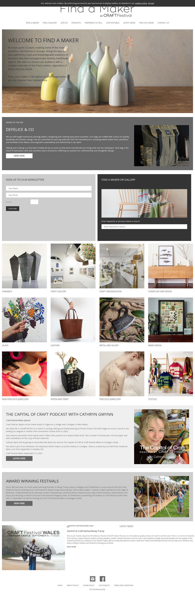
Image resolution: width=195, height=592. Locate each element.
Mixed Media (155, 345)
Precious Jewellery (110, 399)
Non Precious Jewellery (15, 399)
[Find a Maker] (97, 18)
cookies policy (141, 3)
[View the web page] (33, 547)
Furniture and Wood (160, 291)
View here (19, 503)
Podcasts (76, 22)
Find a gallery (50, 22)
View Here (19, 155)
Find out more (146, 22)
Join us (64, 22)
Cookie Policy (88, 585)
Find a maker (32, 22)
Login (60, 585)
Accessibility (104, 585)
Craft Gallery (58, 291)
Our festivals (112, 22)
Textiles (152, 399)
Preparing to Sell (93, 22)
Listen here (19, 458)
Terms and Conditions (123, 585)
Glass (5, 345)
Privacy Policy (73, 585)
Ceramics (7, 291)
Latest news (129, 22)
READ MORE (71, 547)
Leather (55, 345)
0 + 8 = (9, 202)
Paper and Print (60, 399)
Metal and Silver (108, 345)
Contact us (163, 22)
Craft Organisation (110, 291)
